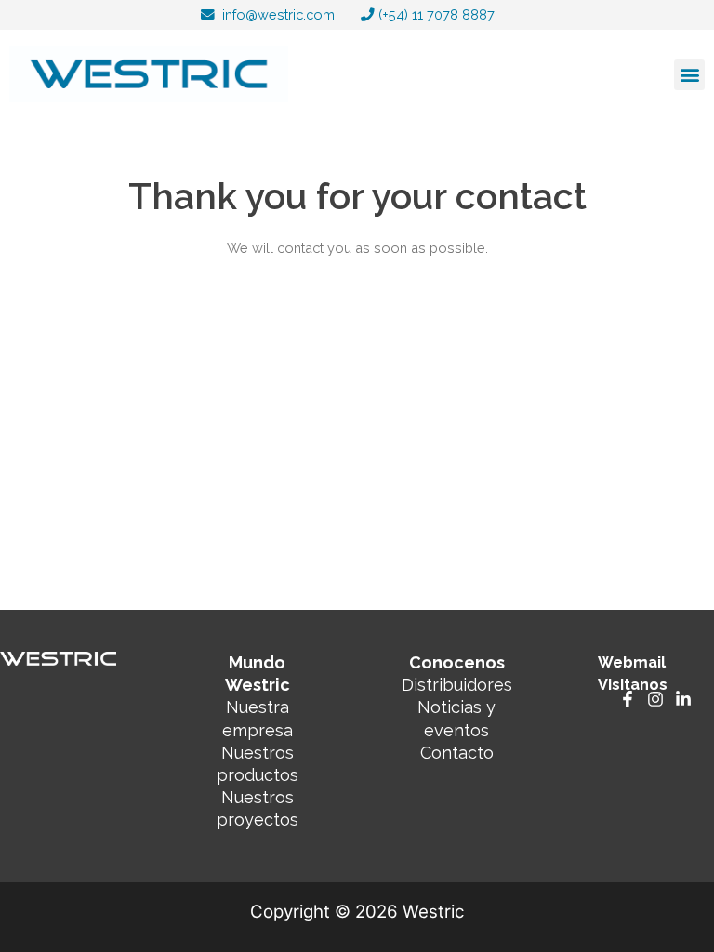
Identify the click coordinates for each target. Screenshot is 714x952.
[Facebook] (627, 699)
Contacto (457, 752)
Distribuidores (457, 684)
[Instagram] (655, 699)
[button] (689, 75)
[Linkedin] (683, 699)
